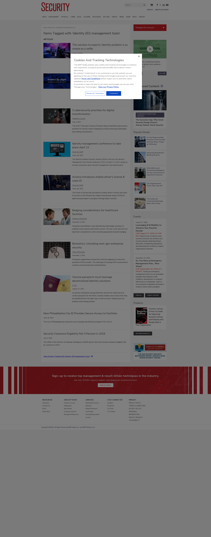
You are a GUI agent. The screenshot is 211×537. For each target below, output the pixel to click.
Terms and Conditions (90, 78)
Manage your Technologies (95, 93)
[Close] (138, 56)
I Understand (114, 93)
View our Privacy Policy (108, 87)
